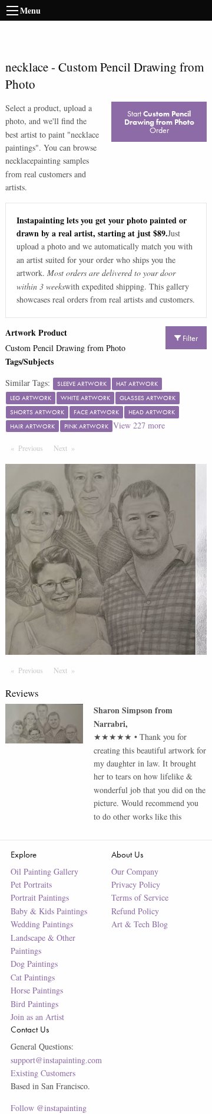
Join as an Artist (37, 1016)
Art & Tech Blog (139, 924)
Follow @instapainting (49, 1107)
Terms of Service (139, 897)
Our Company (134, 871)
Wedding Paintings (42, 924)
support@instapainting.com (56, 1060)
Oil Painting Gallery (44, 871)
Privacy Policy (135, 884)
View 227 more (139, 425)
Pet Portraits (31, 884)
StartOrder (159, 121)
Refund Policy (135, 911)
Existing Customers (43, 1073)
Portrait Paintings (40, 897)
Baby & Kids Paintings (49, 911)
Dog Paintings (34, 963)
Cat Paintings (33, 977)
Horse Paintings (37, 990)
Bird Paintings (34, 1003)
